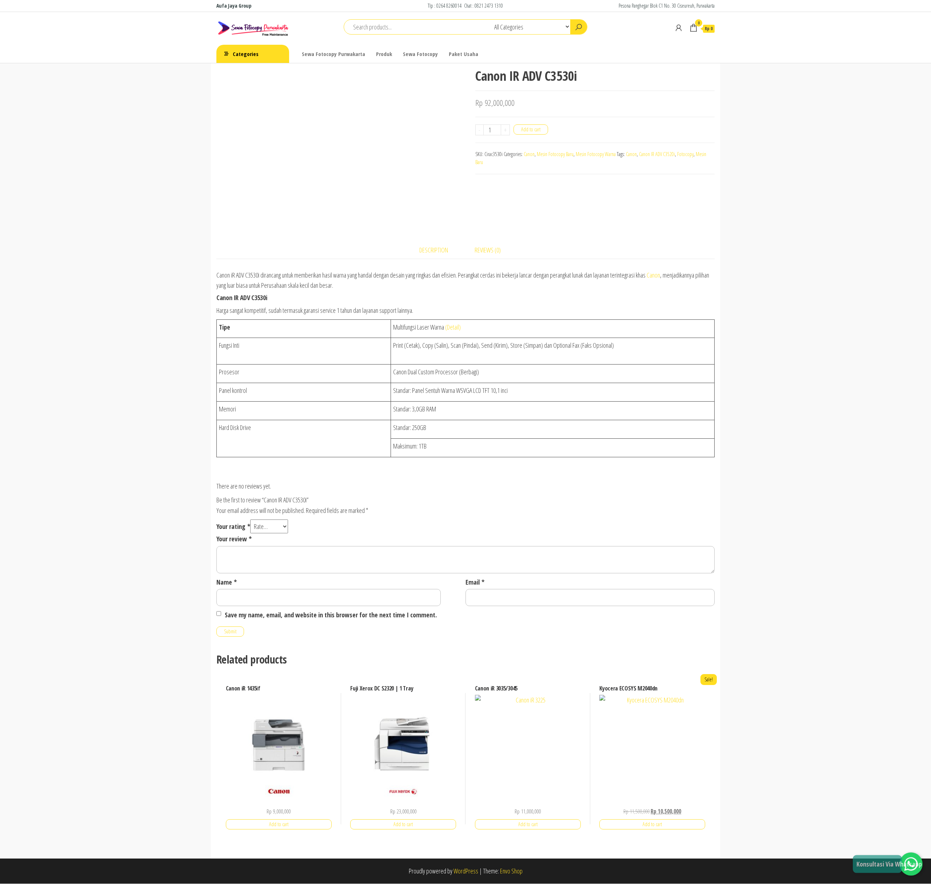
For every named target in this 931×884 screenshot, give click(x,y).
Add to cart (530, 129)
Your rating (233, 526)
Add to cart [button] (278, 824)
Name (226, 582)
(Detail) (453, 327)
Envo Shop (511, 871)
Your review (234, 538)
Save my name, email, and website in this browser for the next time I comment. (331, 614)
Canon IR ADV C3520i (657, 154)
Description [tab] (433, 250)
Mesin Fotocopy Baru (555, 154)
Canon (529, 154)
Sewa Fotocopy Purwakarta (333, 53)
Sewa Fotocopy (420, 53)
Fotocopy (685, 154)
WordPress (465, 871)
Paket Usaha (463, 53)
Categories (246, 53)
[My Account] (678, 27)
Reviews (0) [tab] (488, 250)
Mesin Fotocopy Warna (596, 154)
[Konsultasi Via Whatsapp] (911, 864)
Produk (384, 53)
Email (475, 582)
